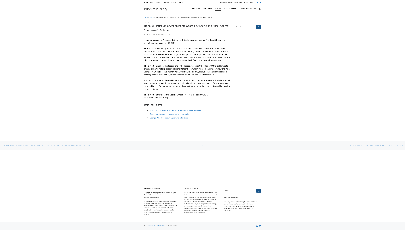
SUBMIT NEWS (251, 202)
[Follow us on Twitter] (260, 2)
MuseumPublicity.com (156, 225)
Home (146, 17)
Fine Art (151, 17)
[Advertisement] (248, 64)
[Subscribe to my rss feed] (257, 2)
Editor (148, 34)
